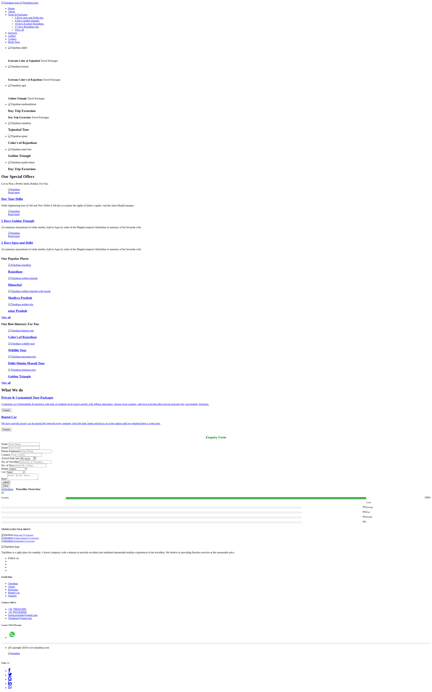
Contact (12, 39)
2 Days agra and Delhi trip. (29, 17)
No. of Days (8, 465)
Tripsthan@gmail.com (20, 618)
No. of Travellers (10, 461)
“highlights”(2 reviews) (24, 541)
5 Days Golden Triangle (17, 221)
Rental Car (14, 592)
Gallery (12, 35)
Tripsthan (13, 583)
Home (11, 8)
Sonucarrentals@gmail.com (22, 615)
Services (12, 32)
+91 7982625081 (17, 609)
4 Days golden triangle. (27, 20)
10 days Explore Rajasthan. (29, 23)
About (11, 11)
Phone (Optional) (10, 451)
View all (19, 29)
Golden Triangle (19, 92)
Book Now (14, 42)
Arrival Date (8, 458)
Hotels (4, 468)
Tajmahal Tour (18, 54)
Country (5, 454)
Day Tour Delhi (12, 199)
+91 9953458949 (17, 612)
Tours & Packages (18, 14)
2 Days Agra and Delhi (17, 242)
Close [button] (5, 486)
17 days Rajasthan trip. (27, 26)
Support (12, 595)
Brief (4, 478)
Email (4, 447)
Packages (13, 589)
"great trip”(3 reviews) (23, 535)
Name (4, 444)
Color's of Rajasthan (22, 73)
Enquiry (6, 410)
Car (3, 472)
